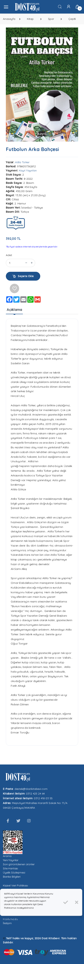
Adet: (9, 255)
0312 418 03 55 (43, 798)
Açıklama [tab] (14, 309)
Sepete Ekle (26, 276)
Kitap (30, 19)
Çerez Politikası (13, 918)
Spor (51, 19)
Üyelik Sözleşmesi (14, 872)
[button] (60, 6)
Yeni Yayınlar (10, 860)
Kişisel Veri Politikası (15, 885)
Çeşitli (72, 19)
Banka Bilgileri (12, 876)
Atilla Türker (22, 162)
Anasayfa (9, 19)
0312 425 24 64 (35, 793)
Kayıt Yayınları (28, 170)
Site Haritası (10, 868)
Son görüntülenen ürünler (19, 864)
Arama (7, 856)
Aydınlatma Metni (34, 918)
